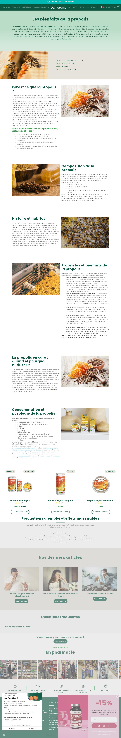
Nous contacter (60, 641)
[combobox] (102, 7)
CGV (50, 715)
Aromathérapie (72, 7)
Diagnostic (94, 7)
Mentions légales (55, 718)
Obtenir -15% (104, 726)
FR (102, 7)
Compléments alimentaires (41, 7)
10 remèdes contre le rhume (99, 594)
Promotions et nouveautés (11, 7)
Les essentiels (26, 7)
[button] (18, 503)
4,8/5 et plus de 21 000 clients (60, 2)
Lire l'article (21, 601)
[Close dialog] (117, 696)
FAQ (50, 711)
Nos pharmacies (84, 7)
